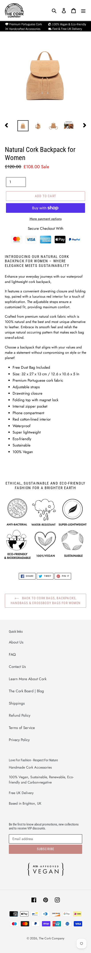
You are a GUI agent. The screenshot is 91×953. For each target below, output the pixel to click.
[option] (23, 125)
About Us (16, 642)
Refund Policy (19, 715)
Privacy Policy (19, 739)
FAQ (12, 654)
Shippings (17, 703)
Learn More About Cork (27, 678)
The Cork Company (51, 938)
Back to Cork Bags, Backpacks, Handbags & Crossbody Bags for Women (45, 600)
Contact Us (17, 666)
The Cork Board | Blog (26, 691)
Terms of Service (22, 727)
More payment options (46, 218)
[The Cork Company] (27, 10)
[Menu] (83, 10)
